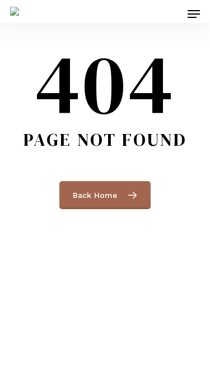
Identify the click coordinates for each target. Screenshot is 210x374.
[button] (194, 14)
